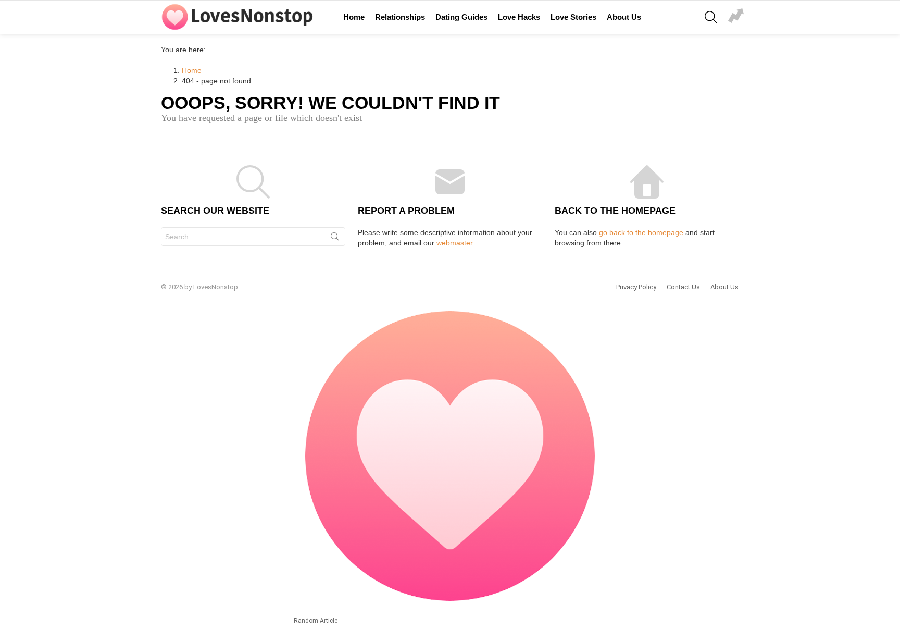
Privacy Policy (636, 287)
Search (334, 238)
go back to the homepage (641, 232)
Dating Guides (461, 17)
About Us (624, 17)
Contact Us (683, 287)
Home (354, 17)
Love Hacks (519, 17)
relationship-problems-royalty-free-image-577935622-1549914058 (736, 17)
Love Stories (573, 17)
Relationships (400, 17)
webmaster (454, 243)
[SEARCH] (711, 17)
